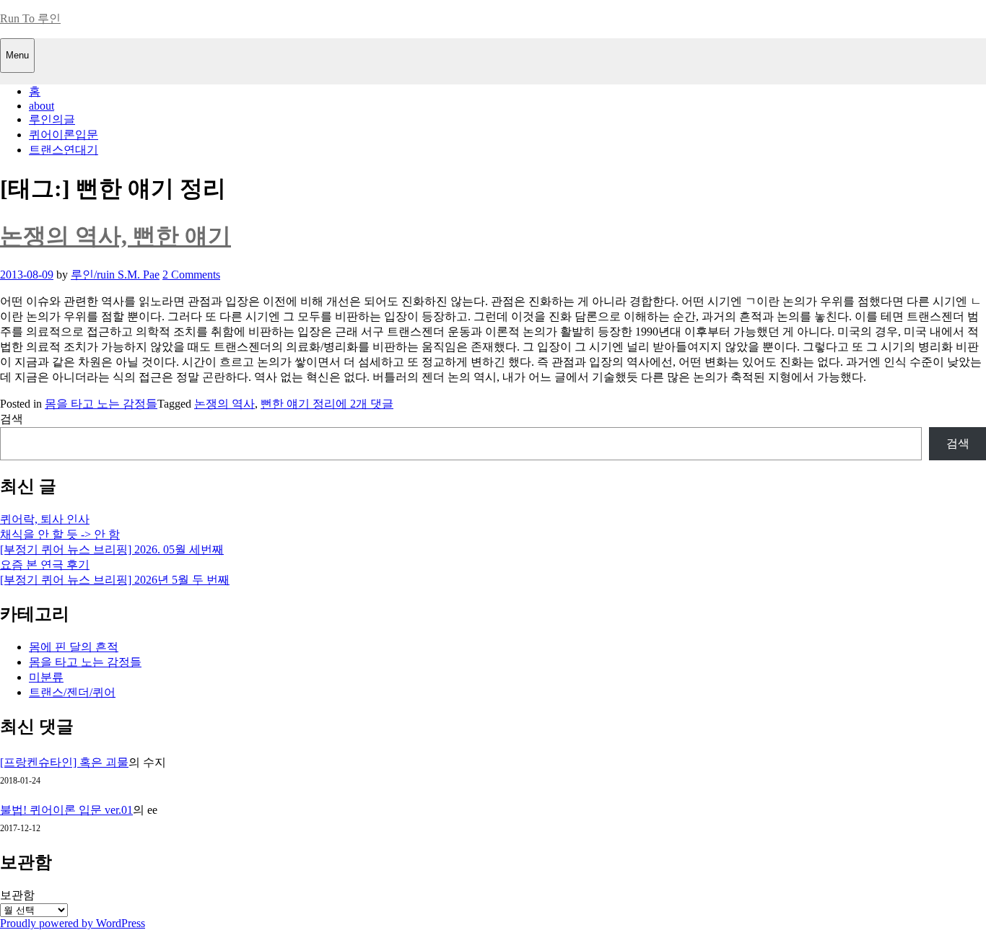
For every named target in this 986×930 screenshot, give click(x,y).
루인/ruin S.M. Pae (115, 274)
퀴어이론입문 (63, 134)
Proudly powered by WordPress (72, 923)
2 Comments (191, 274)
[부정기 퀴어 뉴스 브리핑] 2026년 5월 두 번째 (115, 580)
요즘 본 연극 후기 (45, 564)
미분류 (46, 677)
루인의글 (52, 119)
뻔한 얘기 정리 (298, 404)
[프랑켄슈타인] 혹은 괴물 (64, 762)
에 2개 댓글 (364, 404)
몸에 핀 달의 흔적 (73, 647)
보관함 (17, 895)
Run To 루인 (30, 18)
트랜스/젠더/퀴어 (72, 692)
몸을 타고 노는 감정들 (101, 404)
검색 (11, 419)
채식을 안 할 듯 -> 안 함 (60, 534)
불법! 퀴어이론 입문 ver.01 (66, 810)
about (41, 106)
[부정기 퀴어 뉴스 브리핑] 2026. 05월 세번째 (112, 549)
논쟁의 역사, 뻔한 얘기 (115, 236)
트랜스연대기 (63, 150)
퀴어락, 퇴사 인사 (45, 519)
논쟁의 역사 (224, 404)
